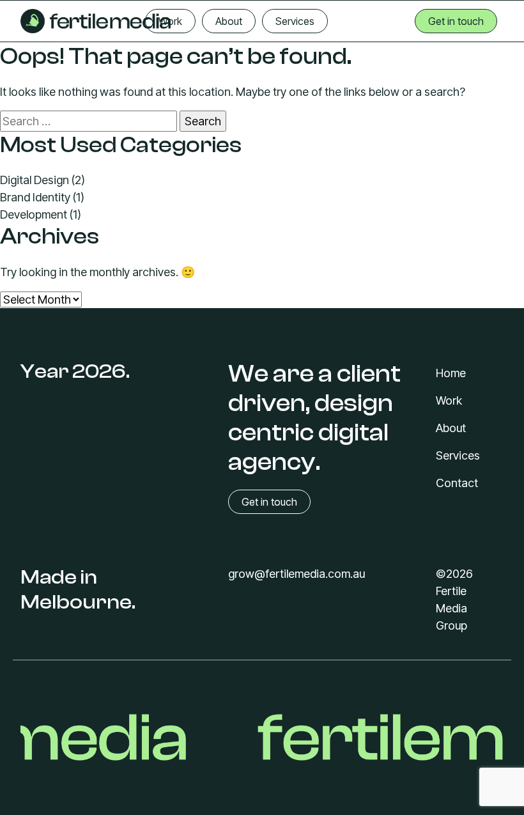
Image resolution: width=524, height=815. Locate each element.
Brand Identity (35, 197)
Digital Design (34, 180)
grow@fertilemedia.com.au (296, 573)
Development (33, 214)
